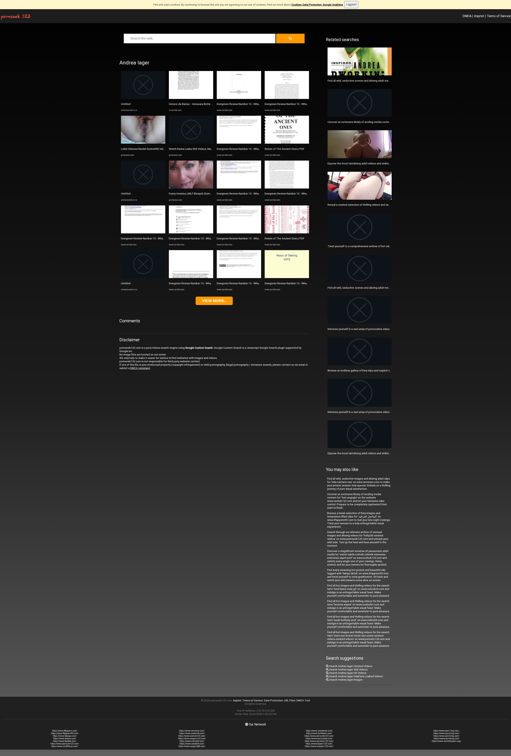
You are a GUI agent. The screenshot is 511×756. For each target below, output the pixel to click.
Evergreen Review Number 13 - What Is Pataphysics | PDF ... (156, 238)
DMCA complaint (140, 368)
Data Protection (273, 700)
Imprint (479, 16)
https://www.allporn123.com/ (319, 743)
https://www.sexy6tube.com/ (319, 730)
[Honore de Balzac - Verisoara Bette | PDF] (191, 98)
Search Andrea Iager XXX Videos (348, 669)
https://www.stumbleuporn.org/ (446, 741)
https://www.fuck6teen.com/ (319, 733)
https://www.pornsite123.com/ (65, 743)
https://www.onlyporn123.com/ (319, 746)
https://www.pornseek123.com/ (319, 736)
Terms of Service (499, 16)
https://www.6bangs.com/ (65, 736)
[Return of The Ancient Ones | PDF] (287, 142)
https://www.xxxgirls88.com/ (191, 746)
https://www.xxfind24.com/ (191, 741)
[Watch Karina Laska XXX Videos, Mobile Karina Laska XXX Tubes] (191, 142)
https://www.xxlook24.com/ (191, 743)
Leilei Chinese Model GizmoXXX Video (143, 149)
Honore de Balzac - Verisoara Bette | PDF (193, 104)
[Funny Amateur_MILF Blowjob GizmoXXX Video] (191, 187)
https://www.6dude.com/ (64, 738)
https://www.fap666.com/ (64, 741)
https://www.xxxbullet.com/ (192, 733)
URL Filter (289, 700)
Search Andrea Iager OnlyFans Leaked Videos (356, 676)
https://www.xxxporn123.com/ (192, 738)
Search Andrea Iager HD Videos (347, 673)
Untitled (126, 104)
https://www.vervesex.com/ (192, 730)
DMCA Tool (303, 700)
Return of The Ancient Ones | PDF (284, 149)
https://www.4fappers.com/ (64, 730)
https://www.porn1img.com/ (446, 730)
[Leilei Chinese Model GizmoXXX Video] (143, 142)
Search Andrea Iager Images (345, 679)
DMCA (466, 16)
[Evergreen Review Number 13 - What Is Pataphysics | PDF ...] (143, 232)
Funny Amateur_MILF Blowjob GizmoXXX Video (196, 193)
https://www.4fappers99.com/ (64, 733)
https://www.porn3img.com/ (446, 736)
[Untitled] (143, 98)
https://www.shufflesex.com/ (64, 746)
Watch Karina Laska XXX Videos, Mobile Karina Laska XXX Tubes (207, 149)
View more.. (214, 301)
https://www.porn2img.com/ (446, 733)
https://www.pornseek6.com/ (319, 738)
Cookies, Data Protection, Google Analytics (317, 4)
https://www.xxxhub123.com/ (191, 736)
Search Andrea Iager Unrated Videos (350, 666)
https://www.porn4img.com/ (446, 738)
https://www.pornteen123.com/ (319, 741)
